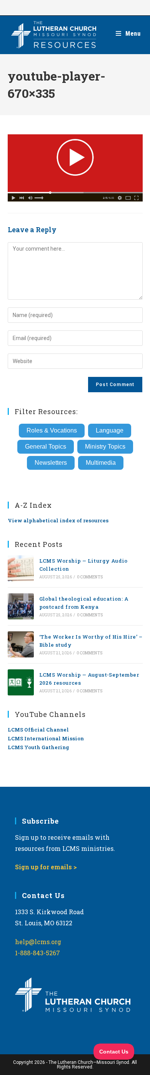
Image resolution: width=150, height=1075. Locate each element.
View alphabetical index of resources (58, 520)
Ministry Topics (105, 446)
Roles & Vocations (52, 430)
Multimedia (101, 462)
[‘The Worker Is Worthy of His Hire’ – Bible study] (21, 644)
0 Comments (90, 577)
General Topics (45, 446)
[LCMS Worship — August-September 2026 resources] (21, 682)
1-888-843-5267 (37, 953)
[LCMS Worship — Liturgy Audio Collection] (21, 568)
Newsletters (51, 462)
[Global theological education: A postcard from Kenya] (21, 606)
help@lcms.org (38, 942)
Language (109, 430)
